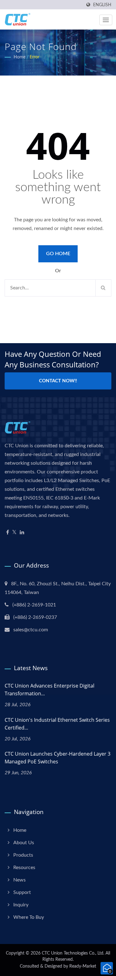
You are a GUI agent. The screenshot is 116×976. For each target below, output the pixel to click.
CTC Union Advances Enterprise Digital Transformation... (49, 689)
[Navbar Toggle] (105, 20)
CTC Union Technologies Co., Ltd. (73, 953)
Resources (24, 867)
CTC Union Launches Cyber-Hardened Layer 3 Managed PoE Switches (57, 757)
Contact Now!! (58, 381)
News (19, 879)
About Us (23, 842)
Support (22, 892)
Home (19, 57)
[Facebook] (7, 532)
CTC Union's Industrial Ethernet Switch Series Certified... (57, 723)
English (102, 4)
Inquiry (20, 904)
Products (23, 855)
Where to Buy (28, 917)
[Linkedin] (22, 532)
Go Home (58, 253)
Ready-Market (82, 966)
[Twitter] (14, 532)
